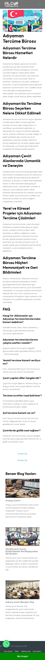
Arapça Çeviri (13, 500)
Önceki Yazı (22, 454)
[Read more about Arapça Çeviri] (22, 488)
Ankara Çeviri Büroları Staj (20, 602)
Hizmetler (37, 651)
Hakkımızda (25, 651)
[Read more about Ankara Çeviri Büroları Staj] (22, 589)
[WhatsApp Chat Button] (6, 644)
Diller (17, 651)
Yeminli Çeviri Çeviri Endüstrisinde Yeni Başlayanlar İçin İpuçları (22, 551)
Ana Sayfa (8, 651)
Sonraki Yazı (23, 460)
